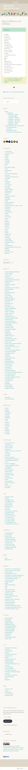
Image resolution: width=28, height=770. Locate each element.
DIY (6, 165)
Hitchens (7, 416)
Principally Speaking (10, 351)
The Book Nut (8, 369)
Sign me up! (8, 721)
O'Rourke (7, 425)
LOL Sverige (8, 188)
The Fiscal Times (9, 517)
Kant (6, 421)
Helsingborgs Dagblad (10, 626)
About (6, 111)
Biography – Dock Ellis (14, 119)
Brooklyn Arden (9, 319)
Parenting (7, 210)
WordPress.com (9, 695)
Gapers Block (8, 334)
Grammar (7, 175)
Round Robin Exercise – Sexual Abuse (14, 125)
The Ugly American (10, 242)
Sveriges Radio (9, 632)
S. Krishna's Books (9, 353)
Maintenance (8, 191)
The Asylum (8, 367)
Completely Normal (12, 127)
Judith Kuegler (8, 581)
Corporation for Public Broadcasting (14, 575)
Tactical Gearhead (9, 399)
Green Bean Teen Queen (11, 338)
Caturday (7, 161)
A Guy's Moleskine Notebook (12, 271)
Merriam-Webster (9, 470)
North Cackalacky (9, 202)
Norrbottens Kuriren (10, 627)
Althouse (7, 276)
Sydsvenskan (8, 634)
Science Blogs (8, 481)
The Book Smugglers (10, 370)
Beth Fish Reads (9, 289)
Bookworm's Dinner (10, 316)
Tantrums (7, 236)
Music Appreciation (10, 196)
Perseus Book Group (10, 539)
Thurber (7, 432)
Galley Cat (7, 332)
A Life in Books (9, 273)
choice (11, 79)
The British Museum (10, 602)
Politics (7, 215)
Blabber (7, 154)
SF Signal (7, 354)
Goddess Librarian (9, 335)
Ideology (7, 178)
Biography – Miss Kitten (14, 121)
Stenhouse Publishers (10, 541)
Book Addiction (9, 300)
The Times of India (9, 520)
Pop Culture (8, 216)
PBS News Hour (9, 506)
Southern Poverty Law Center (12, 599)
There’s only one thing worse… (14, 132)
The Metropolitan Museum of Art (13, 607)
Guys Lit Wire (8, 342)
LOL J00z (7, 186)
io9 (6, 462)
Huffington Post (9, 500)
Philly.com (8, 508)
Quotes (7, 218)
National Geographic (10, 584)
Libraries (7, 183)
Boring (7, 159)
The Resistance (9, 240)
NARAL (6, 583)
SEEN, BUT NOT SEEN (12, 130)
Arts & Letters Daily (10, 443)
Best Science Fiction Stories (12, 287)
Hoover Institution (9, 457)
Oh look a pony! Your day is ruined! (14, 205)
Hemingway (8, 413)
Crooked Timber (9, 326)
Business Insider (9, 496)
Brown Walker (8, 534)
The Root (7, 673)
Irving (6, 419)
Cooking (7, 162)
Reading (7, 221)
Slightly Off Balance (10, 358)
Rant (6, 220)
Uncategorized (8, 245)
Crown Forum (8, 536)
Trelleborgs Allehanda (10, 637)
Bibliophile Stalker (10, 292)
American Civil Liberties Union (12, 569)
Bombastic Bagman (10, 299)
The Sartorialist (9, 380)
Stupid (6, 232)
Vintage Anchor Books (10, 547)
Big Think (7, 294)
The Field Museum (9, 604)
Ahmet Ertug (8, 275)
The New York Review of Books (12, 377)
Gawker (7, 657)
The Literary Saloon (10, 375)
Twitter (7, 244)
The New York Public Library (12, 608)
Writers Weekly (9, 386)
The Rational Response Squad (12, 671)
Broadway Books (9, 533)
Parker (6, 427)
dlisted (7, 652)
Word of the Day (9, 252)
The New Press (8, 542)
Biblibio (7, 291)
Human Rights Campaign (11, 578)
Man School (8, 192)
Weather (7, 248)
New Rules (7, 199)
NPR (6, 586)
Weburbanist (8, 559)
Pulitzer (7, 476)
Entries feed (8, 692)
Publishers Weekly (10, 474)
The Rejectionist (9, 378)
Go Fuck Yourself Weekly (11, 173)
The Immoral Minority (10, 670)
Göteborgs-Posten (9, 624)
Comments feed (9, 693)
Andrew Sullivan (9, 281)
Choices (6, 30)
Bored (6, 157)
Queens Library (9, 592)
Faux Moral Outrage (10, 167)
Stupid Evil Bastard (10, 362)
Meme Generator (9, 660)
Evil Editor (7, 330)
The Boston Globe (9, 514)
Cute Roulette (8, 651)
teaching (7, 237)
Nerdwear (7, 197)
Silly (6, 229)
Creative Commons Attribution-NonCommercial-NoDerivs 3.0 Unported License (13, 749)
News (6, 200)
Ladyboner (7, 181)
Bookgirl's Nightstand (10, 308)
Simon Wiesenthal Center (11, 596)
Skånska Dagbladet (10, 629)
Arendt (6, 408)
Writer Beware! (8, 385)
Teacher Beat (8, 364)
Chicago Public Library (11, 573)
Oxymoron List (8, 473)
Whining (7, 250)
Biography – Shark (13, 124)
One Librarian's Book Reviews (12, 350)
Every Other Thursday (10, 329)
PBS (6, 588)
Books (6, 156)
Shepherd (7, 430)
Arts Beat (7, 283)
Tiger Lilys (7, 635)
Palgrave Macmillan (10, 537)
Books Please (8, 315)
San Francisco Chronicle (11, 511)
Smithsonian (8, 597)
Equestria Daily (9, 656)
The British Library (9, 600)
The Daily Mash (9, 667)
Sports (6, 231)
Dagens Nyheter (9, 622)
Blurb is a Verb (9, 297)
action (8, 79)
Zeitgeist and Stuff (9, 388)
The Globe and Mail (10, 519)
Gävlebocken (8, 170)
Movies (7, 194)
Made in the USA (9, 189)
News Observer (9, 504)
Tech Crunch (8, 486)
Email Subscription (9, 708)
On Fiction (7, 348)
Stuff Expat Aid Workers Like (12, 663)
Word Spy (7, 383)
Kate (6, 180)
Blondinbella (8, 621)
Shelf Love (7, 356)
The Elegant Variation (10, 374)
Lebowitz (7, 422)
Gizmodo (7, 455)
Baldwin (7, 409)
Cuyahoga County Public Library (13, 577)
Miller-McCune (9, 503)
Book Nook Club (9, 303)
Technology (8, 239)
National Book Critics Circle (12, 346)
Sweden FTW (8, 234)
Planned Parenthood (10, 591)
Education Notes (9, 327)
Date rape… (9, 129)
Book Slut (7, 305)
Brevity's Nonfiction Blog (11, 318)
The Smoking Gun (9, 676)
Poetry (21, 78)
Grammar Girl (8, 337)
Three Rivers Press (9, 544)
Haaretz (7, 498)
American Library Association (12, 570)
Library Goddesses (9, 345)
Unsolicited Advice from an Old (13, 247)
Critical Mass (8, 324)
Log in (6, 690)
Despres (7, 411)
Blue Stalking (8, 295)
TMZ (6, 678)
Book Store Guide (9, 307)
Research (7, 224)
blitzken (16, 78)
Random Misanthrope (11, 7)
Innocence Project (9, 580)
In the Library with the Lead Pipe (13, 343)
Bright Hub (8, 449)
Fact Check (8, 454)
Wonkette (7, 679)
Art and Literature (9, 153)
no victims (10, 80)
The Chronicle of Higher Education (13, 372)
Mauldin (7, 424)
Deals (6, 164)
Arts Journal (8, 444)
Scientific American (10, 482)
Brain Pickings (9, 447)
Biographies (10, 113)
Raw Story (7, 509)
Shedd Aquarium (9, 594)
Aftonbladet (8, 619)
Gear (6, 172)
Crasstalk (7, 649)
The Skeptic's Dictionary (11, 675)
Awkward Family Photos (11, 648)
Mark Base (7, 397)
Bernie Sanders (9, 572)
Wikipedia (7, 487)
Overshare (7, 208)
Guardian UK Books (10, 340)
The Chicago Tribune (10, 516)
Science (7, 226)
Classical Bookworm (10, 321)
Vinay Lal (7, 382)
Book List (7, 302)
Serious (7, 228)
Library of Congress (10, 463)
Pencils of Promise (10, 589)
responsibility (15, 80)
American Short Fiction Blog (12, 279)
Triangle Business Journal (11, 524)
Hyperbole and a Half (10, 659)
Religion (7, 223)
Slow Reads (8, 359)
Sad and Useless (9, 662)
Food (6, 169)
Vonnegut (7, 433)
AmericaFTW (8, 151)
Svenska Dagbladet (10, 630)
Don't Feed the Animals (11, 654)
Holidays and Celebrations (11, 177)
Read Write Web (9, 478)
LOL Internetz (8, 185)
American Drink (9, 278)
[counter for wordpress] (6, 757)
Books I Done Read (10, 311)
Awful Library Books (10, 284)
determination (17, 79)
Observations (8, 204)
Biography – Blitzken (13, 117)
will (19, 80)
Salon (6, 479)
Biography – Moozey (13, 122)
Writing (7, 253)
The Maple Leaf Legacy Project (12, 605)
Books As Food (8, 310)
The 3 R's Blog (8, 366)
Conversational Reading (11, 322)
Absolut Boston (9, 618)
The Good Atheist (9, 668)
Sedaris (7, 429)
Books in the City (9, 313)
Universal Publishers (10, 545)
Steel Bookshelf (9, 361)
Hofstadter (7, 417)
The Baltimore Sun (9, 512)
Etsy (6, 558)
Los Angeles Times (10, 501)
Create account (9, 689)
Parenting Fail (8, 212)
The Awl (7, 665)
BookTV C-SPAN (9, 446)
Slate (6, 484)
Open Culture (8, 471)
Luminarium (8, 468)
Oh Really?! (8, 207)
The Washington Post (10, 522)
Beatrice (7, 286)
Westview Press (9, 549)
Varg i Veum (8, 638)
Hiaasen (7, 414)
